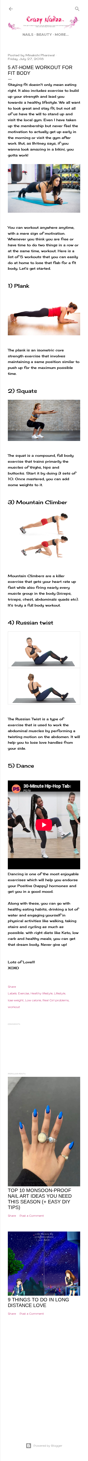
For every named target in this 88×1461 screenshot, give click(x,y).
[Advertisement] (44, 1386)
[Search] (77, 8)
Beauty (44, 34)
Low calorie (33, 1000)
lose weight (16, 1000)
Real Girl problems (56, 1000)
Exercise (23, 993)
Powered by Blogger (47, 1445)
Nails (27, 34)
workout (14, 1007)
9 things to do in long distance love (38, 1302)
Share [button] (12, 986)
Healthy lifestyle (42, 993)
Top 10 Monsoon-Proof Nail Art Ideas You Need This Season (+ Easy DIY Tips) (40, 1199)
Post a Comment (32, 1215)
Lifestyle (59, 993)
